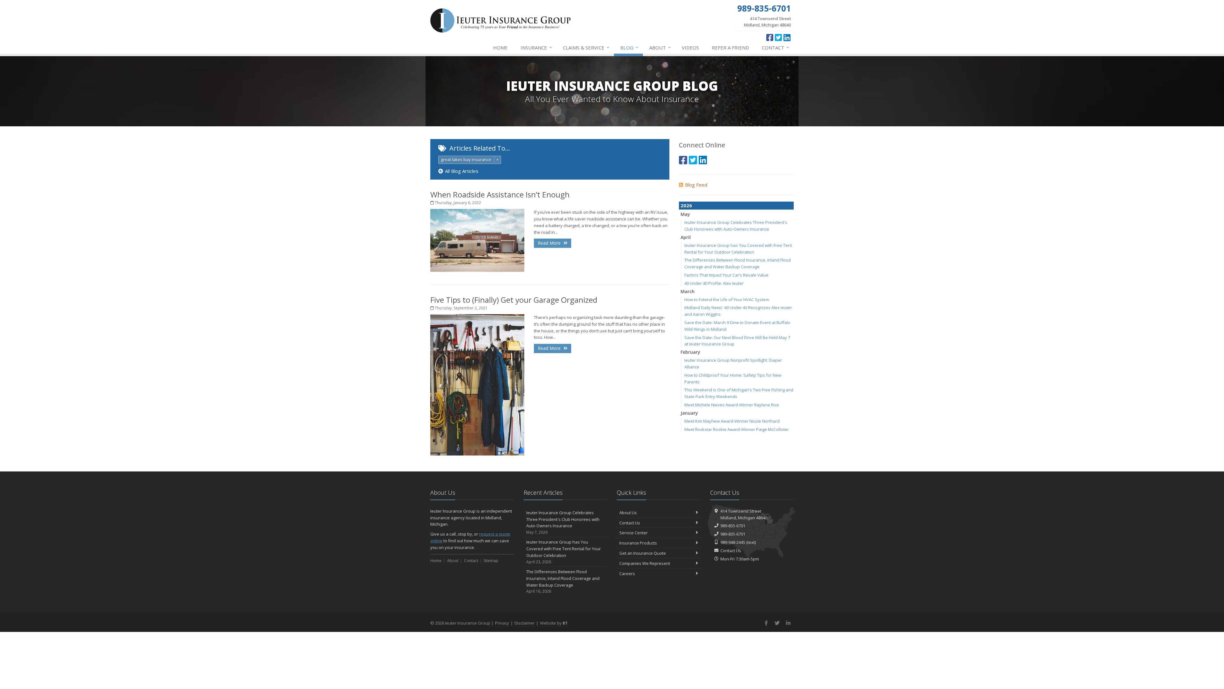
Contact (775, 47)
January (689, 413)
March (688, 291)
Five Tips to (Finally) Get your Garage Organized (513, 299)
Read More (550, 243)
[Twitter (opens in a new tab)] (778, 37)
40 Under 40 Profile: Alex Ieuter (714, 283)
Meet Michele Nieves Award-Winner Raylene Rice (731, 405)
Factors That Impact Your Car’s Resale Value (726, 275)
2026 (686, 205)
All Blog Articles (461, 171)
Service (586, 47)
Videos (690, 47)
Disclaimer (524, 623)
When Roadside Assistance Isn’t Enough (500, 194)
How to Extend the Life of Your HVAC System (726, 299)
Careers (627, 573)
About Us (628, 512)
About (660, 47)
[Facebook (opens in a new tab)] (769, 37)
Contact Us (629, 523)
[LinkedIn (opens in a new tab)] (786, 37)
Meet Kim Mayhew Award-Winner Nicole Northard (732, 421)
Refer (730, 47)
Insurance (536, 47)
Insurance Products (638, 543)
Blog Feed (696, 185)
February (690, 352)
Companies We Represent (644, 563)
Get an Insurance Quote (642, 553)
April (686, 237)
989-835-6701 (732, 526)
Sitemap (491, 560)
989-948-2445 (732, 542)
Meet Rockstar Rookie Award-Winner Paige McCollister (736, 429)
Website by (554, 623)
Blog (629, 47)
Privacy (502, 623)
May (685, 214)
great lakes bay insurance (466, 159)
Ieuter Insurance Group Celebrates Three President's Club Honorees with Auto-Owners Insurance (563, 522)
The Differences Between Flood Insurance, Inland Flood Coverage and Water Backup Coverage (563, 581)
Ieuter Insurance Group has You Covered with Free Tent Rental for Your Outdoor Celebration (563, 551)
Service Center (633, 533)
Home (500, 47)
